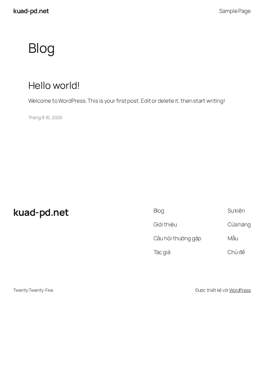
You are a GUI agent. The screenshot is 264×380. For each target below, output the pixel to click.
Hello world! (54, 85)
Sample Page (235, 10)
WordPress (240, 290)
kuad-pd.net (31, 10)
